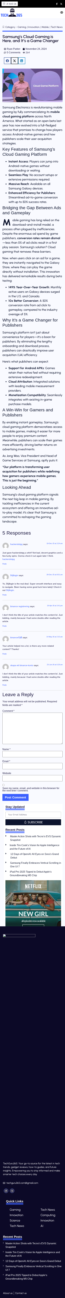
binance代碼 (16, 637)
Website (6, 773)
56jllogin (14, 575)
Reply (4, 564)
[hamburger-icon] (61, 12)
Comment (8, 711)
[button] (7, 60)
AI (42, 1226)
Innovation (16, 1215)
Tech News (17, 1226)
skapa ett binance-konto (21, 665)
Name (6, 749)
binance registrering (19, 606)
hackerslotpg (16, 544)
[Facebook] (6, 1191)
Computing (48, 1215)
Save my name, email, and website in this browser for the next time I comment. (30, 789)
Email (6, 761)
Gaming (15, 1209)
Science (15, 1220)
